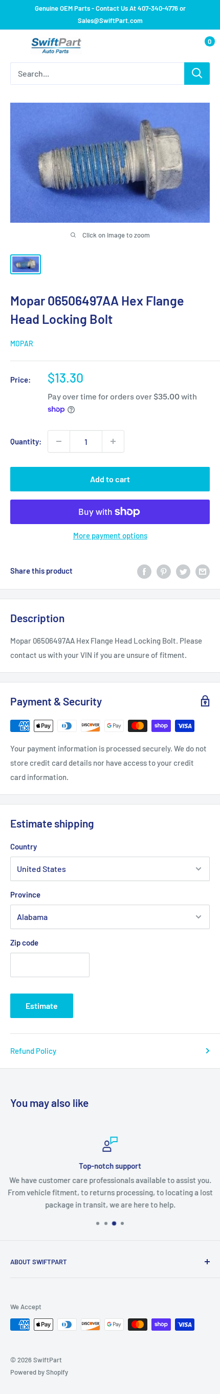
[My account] (180, 46)
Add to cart (110, 479)
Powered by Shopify (39, 1372)
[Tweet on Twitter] (183, 570)
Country (23, 846)
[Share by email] (202, 570)
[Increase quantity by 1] (113, 441)
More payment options (110, 535)
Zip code (24, 942)
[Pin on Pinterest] (164, 570)
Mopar (21, 343)
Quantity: (25, 441)
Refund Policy (33, 1050)
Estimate (42, 1005)
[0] (201, 46)
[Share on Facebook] (144, 570)
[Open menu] (15, 46)
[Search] (197, 73)
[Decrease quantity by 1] (59, 441)
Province (25, 894)
